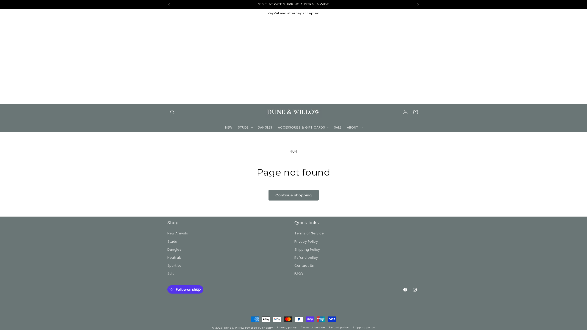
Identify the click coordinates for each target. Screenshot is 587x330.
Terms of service (313, 327)
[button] (172, 112)
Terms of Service (309, 233)
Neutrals (174, 257)
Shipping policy (364, 327)
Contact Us (304, 265)
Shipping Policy (307, 249)
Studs (172, 241)
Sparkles (174, 265)
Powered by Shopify (259, 328)
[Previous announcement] (169, 4)
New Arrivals (177, 233)
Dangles (174, 249)
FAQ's (299, 273)
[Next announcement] (418, 4)
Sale (170, 273)
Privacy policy (287, 327)
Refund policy (306, 257)
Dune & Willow (234, 328)
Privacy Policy (306, 241)
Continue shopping (293, 195)
